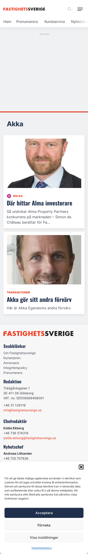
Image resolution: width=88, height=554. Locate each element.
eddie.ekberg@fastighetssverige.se (29, 438)
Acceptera (44, 513)
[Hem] (24, 9)
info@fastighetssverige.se (22, 410)
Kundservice (54, 21)
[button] (81, 467)
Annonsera (11, 363)
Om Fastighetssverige (19, 353)
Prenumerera (27, 21)
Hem (7, 21)
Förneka (44, 525)
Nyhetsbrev (12, 358)
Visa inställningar (44, 537)
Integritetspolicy (42, 548)
